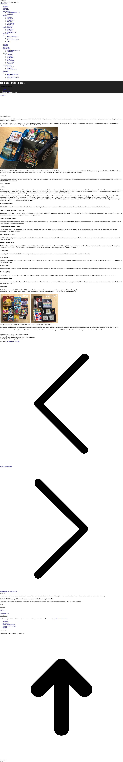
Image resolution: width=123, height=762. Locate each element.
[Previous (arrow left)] (0, 761)
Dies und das (9, 341)
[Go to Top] (61, 758)
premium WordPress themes (61, 619)
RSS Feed (2, 610)
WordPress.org (4, 616)
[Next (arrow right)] (2, 761)
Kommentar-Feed (4, 613)
